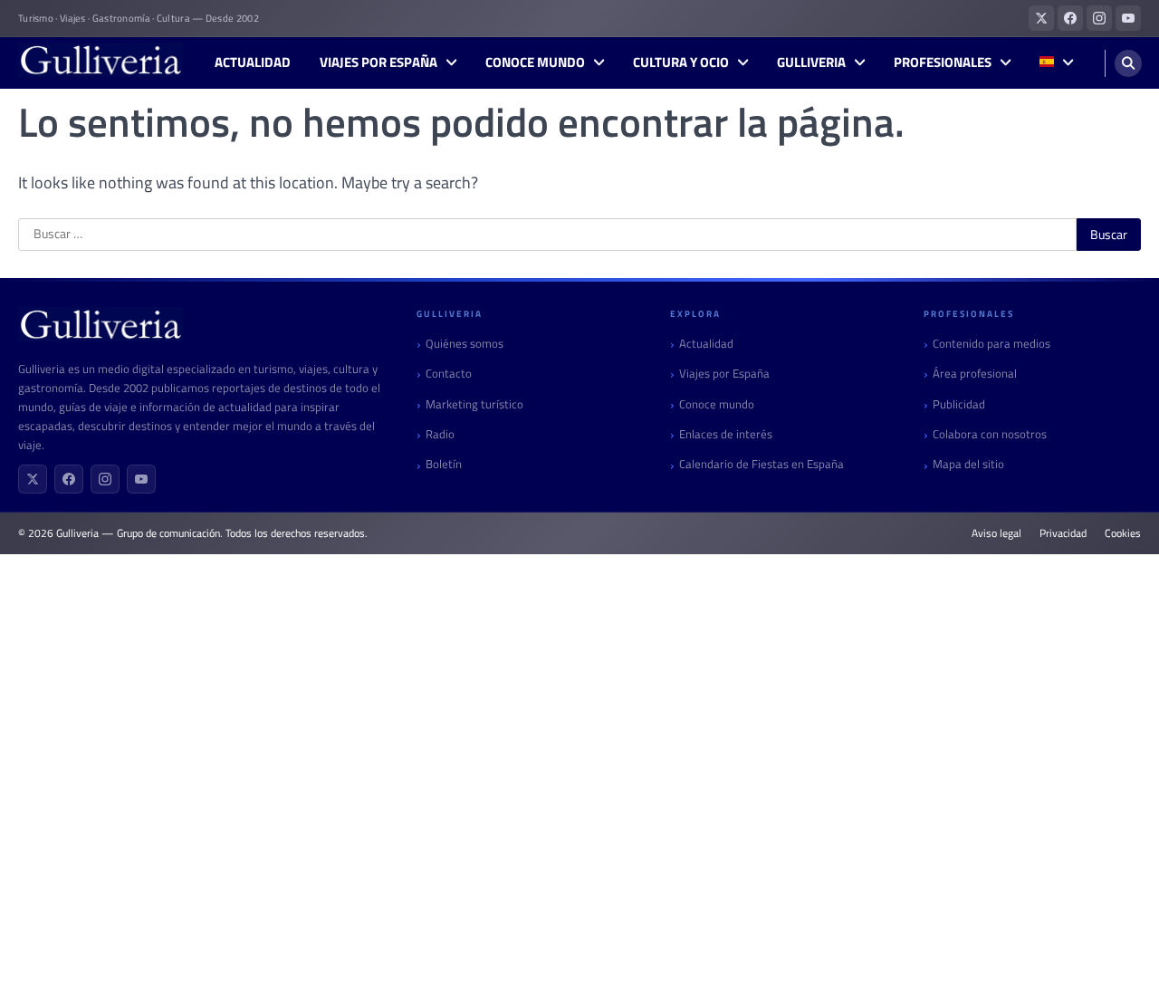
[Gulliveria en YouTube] (1128, 18)
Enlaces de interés (725, 434)
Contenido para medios (991, 343)
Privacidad (1063, 533)
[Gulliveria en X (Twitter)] (1041, 18)
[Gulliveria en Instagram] (1099, 18)
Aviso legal (996, 533)
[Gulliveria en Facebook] (1070, 18)
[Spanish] (1056, 63)
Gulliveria (811, 62)
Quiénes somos (464, 343)
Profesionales (942, 62)
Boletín (444, 464)
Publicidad (959, 404)
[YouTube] (141, 479)
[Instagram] (105, 479)
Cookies (1123, 533)
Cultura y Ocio (681, 62)
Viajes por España (378, 62)
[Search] (1128, 63)
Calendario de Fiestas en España (761, 464)
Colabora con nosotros (990, 434)
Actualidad (253, 62)
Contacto (449, 373)
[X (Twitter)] (32, 479)
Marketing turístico (474, 404)
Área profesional (975, 373)
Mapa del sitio (968, 464)
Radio (440, 434)
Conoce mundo (535, 62)
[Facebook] (68, 479)
